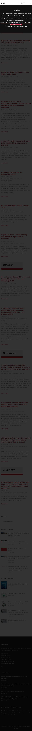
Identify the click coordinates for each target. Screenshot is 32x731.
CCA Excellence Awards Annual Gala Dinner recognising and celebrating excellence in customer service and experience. (15, 485)
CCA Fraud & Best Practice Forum (17, 620)
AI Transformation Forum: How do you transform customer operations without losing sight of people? (15, 440)
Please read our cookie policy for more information (16, 22)
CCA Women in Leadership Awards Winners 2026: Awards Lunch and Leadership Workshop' (14, 405)
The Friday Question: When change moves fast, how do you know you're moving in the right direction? (18, 568)
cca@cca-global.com (7, 661)
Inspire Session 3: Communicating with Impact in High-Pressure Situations (14, 237)
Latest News (5, 673)
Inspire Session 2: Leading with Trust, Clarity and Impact (15, 73)
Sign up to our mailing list (11, 707)
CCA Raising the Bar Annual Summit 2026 (15, 206)
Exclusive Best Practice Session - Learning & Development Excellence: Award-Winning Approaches (18, 612)
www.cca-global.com (7, 663)
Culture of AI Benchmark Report (16, 593)
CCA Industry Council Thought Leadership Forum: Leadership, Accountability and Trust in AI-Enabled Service (13, 311)
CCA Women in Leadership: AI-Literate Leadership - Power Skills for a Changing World (16, 279)
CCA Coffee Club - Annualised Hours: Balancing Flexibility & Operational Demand (15, 143)
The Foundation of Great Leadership (18, 584)
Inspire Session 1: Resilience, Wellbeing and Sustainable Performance (15, 42)
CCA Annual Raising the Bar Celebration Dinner (11, 173)
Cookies (16, 728)
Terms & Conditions (24, 726)
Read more (4, 63)
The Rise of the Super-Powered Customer (12, 691)
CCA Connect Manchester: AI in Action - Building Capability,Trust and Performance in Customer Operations (15, 367)
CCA (3, 3)
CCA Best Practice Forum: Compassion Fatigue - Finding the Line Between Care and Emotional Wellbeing (16, 104)
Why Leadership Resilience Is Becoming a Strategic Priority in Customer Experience (19, 558)
